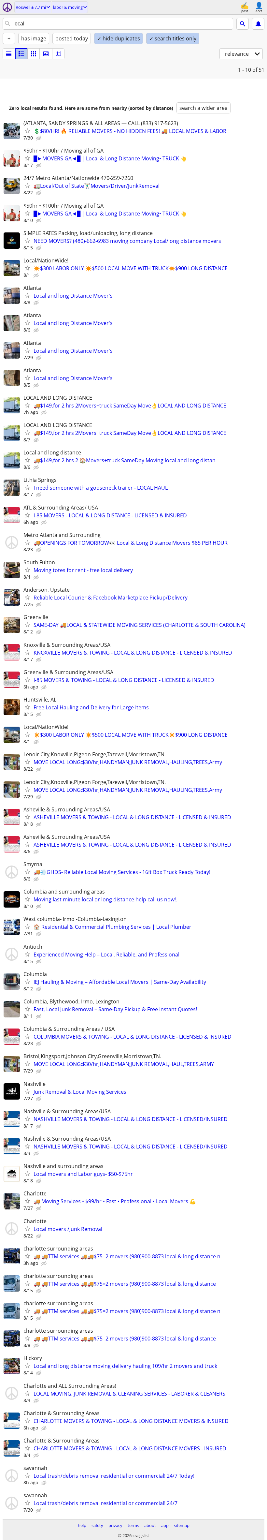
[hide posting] (39, 138)
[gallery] (46, 53)
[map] (58, 53)
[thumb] (21, 53)
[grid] (33, 53)
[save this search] (258, 24)
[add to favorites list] (27, 131)
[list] (9, 53)
